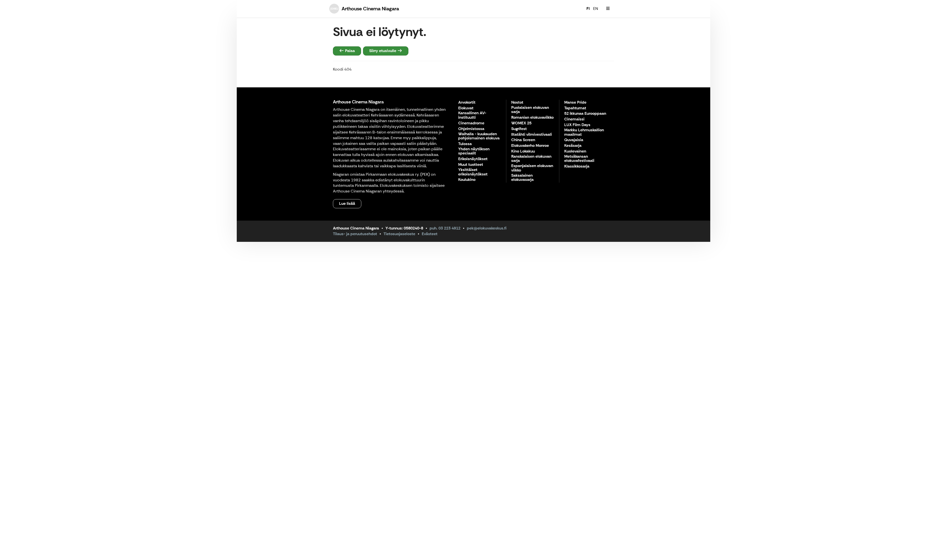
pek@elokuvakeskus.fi (487, 228)
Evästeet (429, 233)
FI (588, 8)
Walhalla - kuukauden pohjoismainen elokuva (479, 136)
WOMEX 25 (521, 123)
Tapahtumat (575, 108)
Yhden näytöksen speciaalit (474, 151)
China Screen (523, 140)
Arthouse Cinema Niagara (358, 102)
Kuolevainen (575, 151)
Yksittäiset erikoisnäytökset (473, 172)
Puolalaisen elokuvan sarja (530, 109)
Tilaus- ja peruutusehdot (355, 233)
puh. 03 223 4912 (445, 228)
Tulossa (465, 144)
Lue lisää (347, 203)
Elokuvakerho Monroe (530, 145)
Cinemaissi (574, 119)
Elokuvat (466, 108)
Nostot (517, 102)
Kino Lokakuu (523, 151)
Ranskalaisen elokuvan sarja (531, 158)
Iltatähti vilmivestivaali (531, 134)
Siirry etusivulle (383, 50)
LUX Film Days (577, 125)
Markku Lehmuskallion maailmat (584, 132)
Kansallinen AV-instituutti (472, 115)
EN (595, 8)
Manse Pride (575, 102)
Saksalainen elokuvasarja (522, 177)
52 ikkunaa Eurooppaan (585, 113)
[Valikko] (608, 8)
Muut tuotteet (470, 164)
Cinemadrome (471, 123)
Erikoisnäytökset (473, 159)
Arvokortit (466, 102)
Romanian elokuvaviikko (532, 117)
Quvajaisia (573, 140)
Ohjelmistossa (471, 129)
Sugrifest (519, 129)
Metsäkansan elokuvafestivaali (579, 158)
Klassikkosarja (576, 166)
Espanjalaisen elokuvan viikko (532, 168)
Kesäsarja (573, 145)
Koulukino (466, 179)
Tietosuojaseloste (399, 233)
